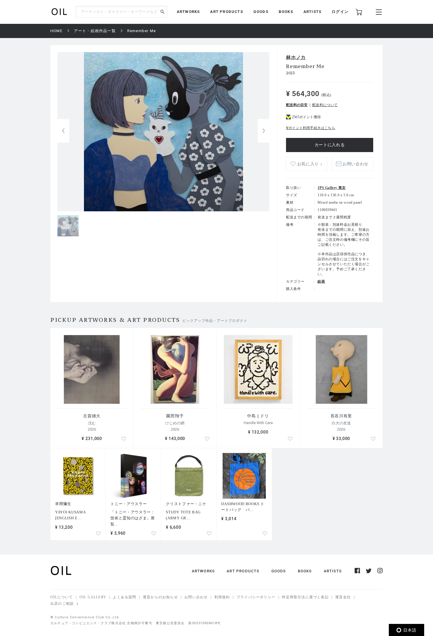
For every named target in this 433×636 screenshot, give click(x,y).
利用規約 (222, 597)
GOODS (260, 11)
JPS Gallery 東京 (332, 188)
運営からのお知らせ (160, 597)
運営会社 (343, 597)
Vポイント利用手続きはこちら (310, 128)
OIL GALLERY (93, 597)
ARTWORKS (188, 11)
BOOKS (286, 11)
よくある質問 (124, 597)
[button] (264, 131)
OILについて (61, 597)
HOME (56, 31)
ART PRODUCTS (226, 11)
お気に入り (309, 164)
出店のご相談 (62, 604)
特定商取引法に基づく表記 (305, 597)
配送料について (325, 105)
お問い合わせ (196, 597)
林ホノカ (296, 57)
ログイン (340, 11)
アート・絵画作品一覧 (95, 31)
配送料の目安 (297, 105)
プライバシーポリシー (256, 597)
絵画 (321, 281)
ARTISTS (312, 11)
